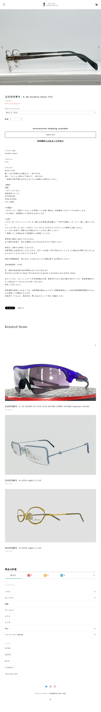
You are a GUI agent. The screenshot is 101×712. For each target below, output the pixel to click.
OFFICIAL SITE (11, 674)
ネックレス (9, 610)
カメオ (7, 622)
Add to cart (50, 135)
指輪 (7, 604)
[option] (50, 47)
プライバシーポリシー (42, 693)
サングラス (9, 598)
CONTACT (9, 667)
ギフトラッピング (12, 109)
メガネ (7, 592)
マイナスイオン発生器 (14, 635)
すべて (13, 575)
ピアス (7, 616)
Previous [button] (2, 47)
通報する (21, 308)
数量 (7, 119)
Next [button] (98, 47)
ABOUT (8, 655)
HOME (8, 648)
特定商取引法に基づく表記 (57, 693)
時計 (7, 629)
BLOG (7, 661)
